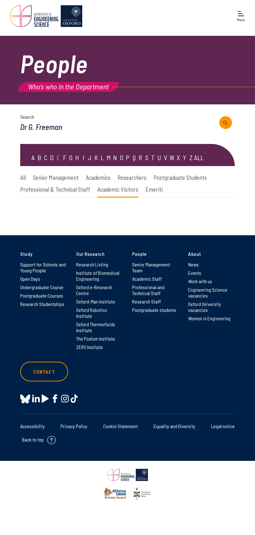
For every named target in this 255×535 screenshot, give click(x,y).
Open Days (30, 279)
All (23, 177)
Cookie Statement (120, 426)
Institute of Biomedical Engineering (97, 276)
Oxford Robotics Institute (91, 313)
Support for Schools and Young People (43, 267)
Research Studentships (42, 304)
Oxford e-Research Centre (94, 290)
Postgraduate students (154, 310)
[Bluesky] (25, 399)
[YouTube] (45, 398)
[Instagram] (65, 398)
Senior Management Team (151, 267)
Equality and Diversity (174, 426)
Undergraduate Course (41, 287)
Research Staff (146, 301)
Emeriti (154, 189)
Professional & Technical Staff (55, 189)
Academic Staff (147, 279)
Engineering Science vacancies (207, 293)
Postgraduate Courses (41, 296)
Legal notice (223, 426)
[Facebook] (55, 398)
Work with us (200, 281)
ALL (199, 157)
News (193, 264)
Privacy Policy (74, 426)
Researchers (132, 177)
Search (27, 117)
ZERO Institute (89, 347)
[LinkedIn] (36, 398)
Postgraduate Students (180, 177)
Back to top (33, 439)
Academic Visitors (117, 189)
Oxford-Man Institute (95, 301)
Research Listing (92, 264)
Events (194, 273)
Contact (44, 372)
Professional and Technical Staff (148, 290)
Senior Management (56, 177)
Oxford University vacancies (204, 307)
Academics (98, 177)
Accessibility (32, 426)
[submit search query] (225, 122)
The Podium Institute (95, 339)
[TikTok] (74, 398)
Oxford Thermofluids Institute (95, 327)
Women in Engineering (209, 318)
